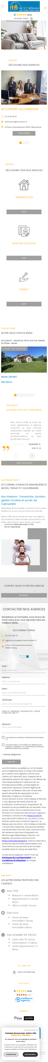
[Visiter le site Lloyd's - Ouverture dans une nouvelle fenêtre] (29, 1018)
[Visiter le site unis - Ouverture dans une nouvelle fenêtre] (18, 1018)
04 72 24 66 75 (11, 635)
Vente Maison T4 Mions (24, 942)
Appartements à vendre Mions (25, 900)
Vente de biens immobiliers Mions (22, 926)
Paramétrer (11, 1054)
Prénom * (6, 677)
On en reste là (29, 1030)
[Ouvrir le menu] (45, 7)
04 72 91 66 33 (11, 116)
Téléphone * (7, 700)
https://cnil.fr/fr (34, 815)
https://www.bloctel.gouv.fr (14, 841)
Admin (41, 1054)
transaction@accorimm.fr (16, 122)
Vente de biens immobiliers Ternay (22, 919)
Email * (5, 689)
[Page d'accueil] (24, 6)
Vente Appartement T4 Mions (25, 948)
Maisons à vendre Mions (25, 895)
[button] (20, 143)
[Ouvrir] (2, 6)
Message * (7, 724)
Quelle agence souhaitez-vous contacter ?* (21, 712)
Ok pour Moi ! (30, 1054)
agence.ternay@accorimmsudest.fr (20, 640)
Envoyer (11, 762)
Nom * (5, 666)
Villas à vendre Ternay (24, 905)
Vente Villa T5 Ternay (23, 939)
